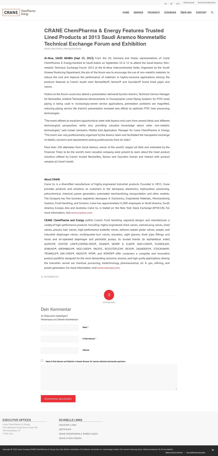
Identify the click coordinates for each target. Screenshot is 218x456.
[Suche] (212, 12)
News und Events (53, 48)
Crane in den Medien (70, 438)
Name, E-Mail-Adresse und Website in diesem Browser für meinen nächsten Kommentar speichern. (86, 361)
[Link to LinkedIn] (212, 449)
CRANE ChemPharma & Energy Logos (78, 433)
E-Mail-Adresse (89, 338)
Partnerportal (188, 2)
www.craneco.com (81, 212)
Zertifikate (65, 429)
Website (86, 350)
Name (86, 327)
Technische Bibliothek (206, 2)
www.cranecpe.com (108, 267)
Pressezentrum (72, 48)
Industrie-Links (67, 425)
